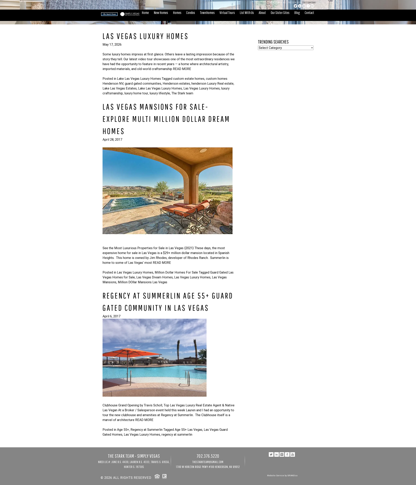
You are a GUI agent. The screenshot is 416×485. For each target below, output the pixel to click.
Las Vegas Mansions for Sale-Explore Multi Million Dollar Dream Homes (166, 119)
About (262, 12)
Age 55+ (123, 430)
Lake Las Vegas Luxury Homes (139, 79)
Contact (309, 12)
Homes (177, 12)
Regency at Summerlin (146, 430)
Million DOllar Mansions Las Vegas (142, 282)
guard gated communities (143, 83)
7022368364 (309, 2)
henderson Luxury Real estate (212, 83)
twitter (295, 6)
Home (145, 12)
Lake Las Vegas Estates (120, 88)
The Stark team (182, 93)
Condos (190, 12)
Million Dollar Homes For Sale (176, 272)
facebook (308, 6)
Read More (182, 69)
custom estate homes (188, 79)
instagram (304, 6)
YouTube (312, 6)
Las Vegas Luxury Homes (201, 88)
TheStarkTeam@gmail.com (207, 462)
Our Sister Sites (280, 12)
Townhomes (207, 12)
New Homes (161, 12)
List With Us (247, 12)
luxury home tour (136, 93)
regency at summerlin (177, 434)
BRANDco (293, 475)
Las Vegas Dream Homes (154, 277)
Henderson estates (176, 83)
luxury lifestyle (160, 93)
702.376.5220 (295, 2)
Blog (297, 12)
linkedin (299, 6)
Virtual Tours (227, 12)
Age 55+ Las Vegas (188, 430)
